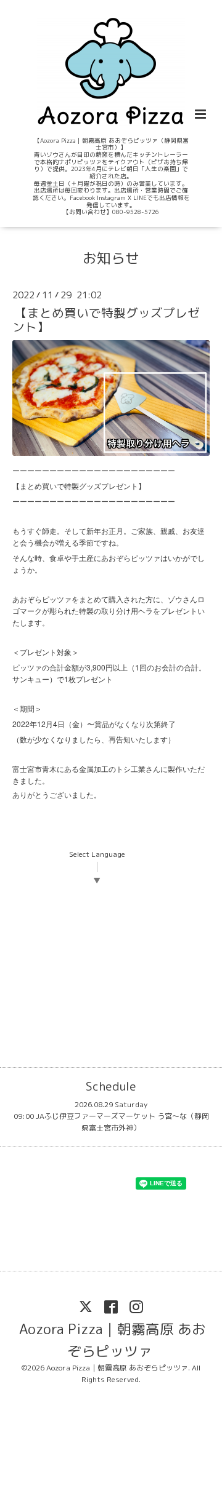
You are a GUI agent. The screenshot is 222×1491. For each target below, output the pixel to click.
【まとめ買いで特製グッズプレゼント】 (106, 319)
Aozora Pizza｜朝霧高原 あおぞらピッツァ (112, 1339)
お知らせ (111, 258)
